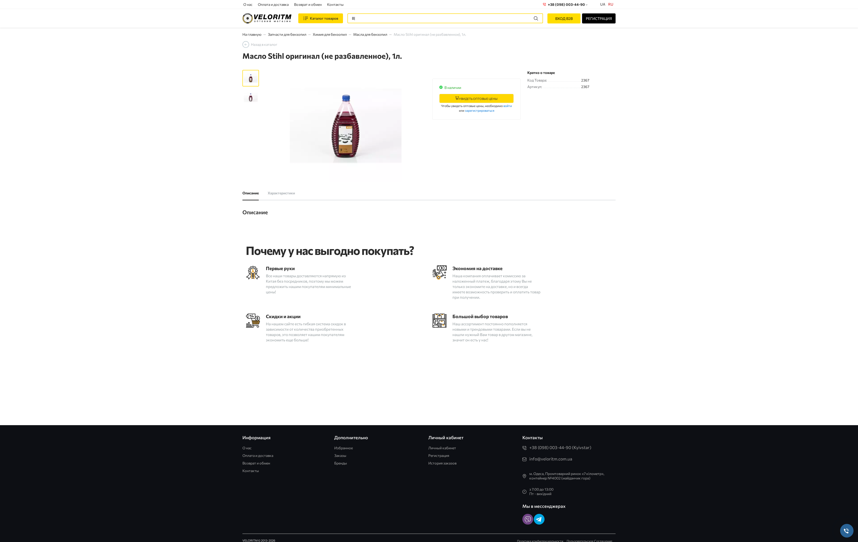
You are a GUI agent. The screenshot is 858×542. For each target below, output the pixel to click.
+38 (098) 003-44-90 (566, 4)
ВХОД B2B (564, 18)
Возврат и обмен (308, 4)
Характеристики (281, 193)
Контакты (335, 4)
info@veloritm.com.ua (550, 458)
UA (602, 4)
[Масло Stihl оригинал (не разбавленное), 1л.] (346, 126)
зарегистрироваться (479, 110)
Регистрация (438, 455)
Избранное (343, 448)
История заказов (442, 463)
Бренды (340, 463)
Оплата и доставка (273, 4)
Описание (250, 193)
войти (507, 106)
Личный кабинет (442, 448)
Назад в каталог (264, 44)
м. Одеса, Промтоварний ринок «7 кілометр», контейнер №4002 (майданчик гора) (566, 475)
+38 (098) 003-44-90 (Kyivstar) (560, 447)
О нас (247, 4)
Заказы (340, 455)
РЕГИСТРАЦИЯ (599, 18)
